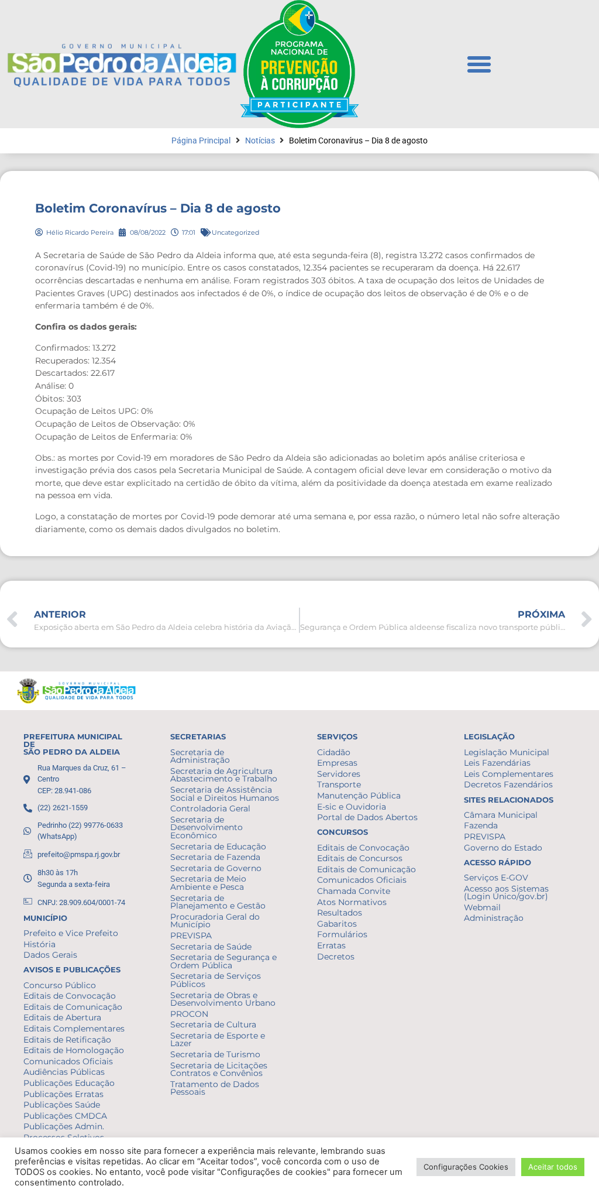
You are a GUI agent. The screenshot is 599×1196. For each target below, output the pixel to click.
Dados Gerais (50, 954)
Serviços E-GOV (496, 877)
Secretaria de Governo (215, 868)
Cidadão (333, 752)
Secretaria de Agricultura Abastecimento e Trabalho (223, 775)
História (39, 944)
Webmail (482, 907)
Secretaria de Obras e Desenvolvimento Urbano (223, 999)
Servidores (338, 774)
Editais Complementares (74, 1028)
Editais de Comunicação (72, 1007)
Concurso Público (59, 985)
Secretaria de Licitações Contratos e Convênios (218, 1069)
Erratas (331, 945)
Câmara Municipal (501, 815)
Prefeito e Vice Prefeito (70, 933)
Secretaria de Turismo (215, 1054)
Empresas (337, 762)
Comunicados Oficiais (68, 1061)
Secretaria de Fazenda (215, 857)
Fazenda (481, 825)
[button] (479, 64)
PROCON (189, 1014)
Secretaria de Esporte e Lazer (217, 1039)
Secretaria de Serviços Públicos (215, 980)
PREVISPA (191, 935)
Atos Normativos (352, 902)
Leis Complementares (508, 774)
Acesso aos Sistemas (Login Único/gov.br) (506, 893)
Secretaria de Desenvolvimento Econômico (206, 827)
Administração (494, 918)
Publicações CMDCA (65, 1115)
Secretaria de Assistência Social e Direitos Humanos (224, 794)
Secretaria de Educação (218, 846)
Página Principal (200, 141)
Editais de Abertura (62, 1017)
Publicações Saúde (61, 1104)
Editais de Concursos (359, 858)
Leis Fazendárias (497, 762)
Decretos (335, 956)
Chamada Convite (353, 891)
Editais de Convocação (69, 995)
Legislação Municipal (506, 752)
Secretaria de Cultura (213, 1024)
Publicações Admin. (63, 1126)
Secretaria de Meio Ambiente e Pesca (208, 883)
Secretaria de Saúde (211, 946)
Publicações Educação (69, 1083)
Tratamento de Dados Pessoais (214, 1088)
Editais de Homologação (73, 1050)
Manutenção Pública (359, 795)
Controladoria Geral (210, 808)
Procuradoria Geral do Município (215, 921)
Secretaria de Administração (200, 756)
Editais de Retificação (67, 1039)
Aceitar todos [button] (552, 1166)
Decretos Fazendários (508, 784)
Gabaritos (337, 923)
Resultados (339, 912)
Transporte (339, 784)
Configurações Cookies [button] (466, 1166)
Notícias (260, 141)
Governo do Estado (503, 847)
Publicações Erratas (63, 1094)
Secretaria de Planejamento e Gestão (218, 902)
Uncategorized (235, 232)
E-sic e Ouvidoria (351, 806)
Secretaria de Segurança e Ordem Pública (223, 961)
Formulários (342, 934)
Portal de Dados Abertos (367, 817)
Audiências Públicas (64, 1072)
